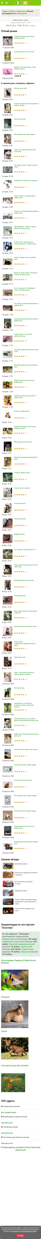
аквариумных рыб (10, 939)
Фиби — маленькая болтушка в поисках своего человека (24, 673)
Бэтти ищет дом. (19, 688)
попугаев (25, 951)
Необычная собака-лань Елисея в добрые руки (25, 396)
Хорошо (20, 1236)
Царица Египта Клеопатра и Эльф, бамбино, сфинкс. (25, 68)
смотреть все (7, 1122)
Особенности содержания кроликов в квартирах (26, 874)
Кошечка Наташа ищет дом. (23, 780)
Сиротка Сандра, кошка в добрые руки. (25, 258)
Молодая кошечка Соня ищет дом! (25, 626)
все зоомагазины (8, 1112)
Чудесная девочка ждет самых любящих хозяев (24, 37)
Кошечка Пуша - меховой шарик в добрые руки (25, 196)
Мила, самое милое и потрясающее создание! (25, 612)
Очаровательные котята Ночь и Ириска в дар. (24, 827)
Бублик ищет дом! (20, 119)
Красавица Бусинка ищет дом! (24, 580)
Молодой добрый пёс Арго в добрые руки (26, 366)
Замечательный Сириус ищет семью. (26, 749)
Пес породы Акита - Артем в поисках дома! (26, 166)
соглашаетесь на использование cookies (24, 1231)
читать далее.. (21, 13)
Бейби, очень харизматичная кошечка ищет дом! (26, 735)
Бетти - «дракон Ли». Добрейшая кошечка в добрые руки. (24, 289)
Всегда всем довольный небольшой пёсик (25, 458)
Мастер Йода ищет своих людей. (24, 134)
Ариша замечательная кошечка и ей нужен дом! (26, 566)
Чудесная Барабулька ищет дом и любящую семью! (25, 427)
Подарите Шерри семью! (22, 472)
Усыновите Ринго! (20, 503)
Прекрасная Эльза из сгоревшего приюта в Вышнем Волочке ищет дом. (26, 719)
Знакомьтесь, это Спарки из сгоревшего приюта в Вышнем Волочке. (24, 705)
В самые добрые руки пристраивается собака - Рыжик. (26, 104)
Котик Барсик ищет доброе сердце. (25, 795)
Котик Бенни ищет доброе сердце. (25, 811)
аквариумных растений (13, 941)
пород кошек (28, 949)
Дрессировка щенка (21, 864)
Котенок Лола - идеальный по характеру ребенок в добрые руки (25, 243)
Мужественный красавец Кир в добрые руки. (24, 381)
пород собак (26, 946)
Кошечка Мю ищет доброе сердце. (25, 765)
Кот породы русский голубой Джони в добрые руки (26, 304)
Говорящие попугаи (21, 891)
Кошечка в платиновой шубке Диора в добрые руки (26, 212)
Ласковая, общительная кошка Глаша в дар (26, 350)
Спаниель (5, 997)
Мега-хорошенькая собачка (23, 442)
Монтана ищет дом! (20, 88)
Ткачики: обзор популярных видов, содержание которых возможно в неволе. (26, 902)
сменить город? (23, 20)
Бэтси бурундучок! (20, 595)
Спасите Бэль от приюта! (22, 488)
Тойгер (4, 1031)
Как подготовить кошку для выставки (23, 883)
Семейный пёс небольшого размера (25, 180)
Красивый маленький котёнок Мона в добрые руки (26, 319)
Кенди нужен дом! (20, 519)
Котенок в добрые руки (21, 411)
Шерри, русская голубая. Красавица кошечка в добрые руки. (25, 273)
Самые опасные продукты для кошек (24, 909)
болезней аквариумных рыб (22, 944)
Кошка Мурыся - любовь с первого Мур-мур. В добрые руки (25, 227)
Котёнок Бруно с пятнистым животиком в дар (23, 335)
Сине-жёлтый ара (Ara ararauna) (15, 1065)
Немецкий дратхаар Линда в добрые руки (26, 842)
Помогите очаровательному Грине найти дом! (25, 150)
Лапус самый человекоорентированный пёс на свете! (25, 643)
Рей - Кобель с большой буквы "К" (25, 549)
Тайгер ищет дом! (19, 657)
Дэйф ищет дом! (19, 534)
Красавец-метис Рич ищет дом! (24, 52)
